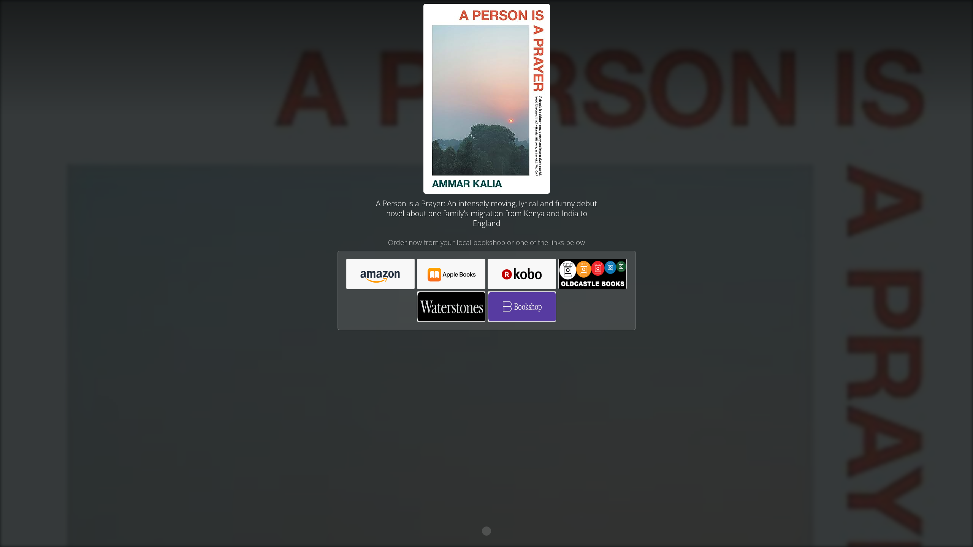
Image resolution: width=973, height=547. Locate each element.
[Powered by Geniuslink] (486, 531)
